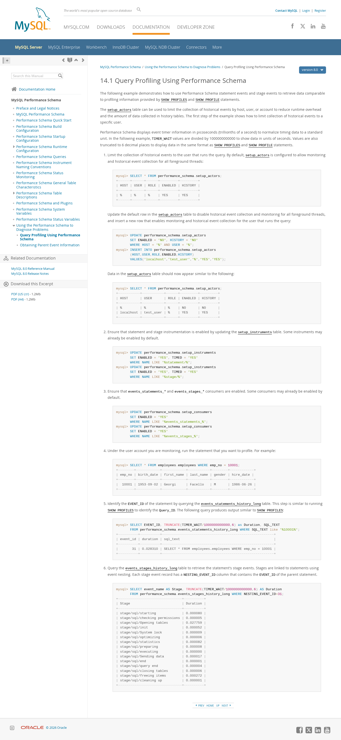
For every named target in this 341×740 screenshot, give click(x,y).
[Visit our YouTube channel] (321, 27)
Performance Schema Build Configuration (39, 128)
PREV (200, 705)
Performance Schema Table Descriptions (39, 195)
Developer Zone (196, 27)
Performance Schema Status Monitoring (39, 175)
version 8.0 (310, 69)
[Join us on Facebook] (290, 27)
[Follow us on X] (301, 27)
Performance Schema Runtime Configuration (41, 149)
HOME (210, 705)
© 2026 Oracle (56, 728)
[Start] (69, 60)
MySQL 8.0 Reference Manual (32, 269)
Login (306, 10)
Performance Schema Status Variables (48, 219)
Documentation (151, 27)
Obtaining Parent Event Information (50, 245)
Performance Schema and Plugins (44, 203)
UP (217, 705)
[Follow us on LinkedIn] (311, 27)
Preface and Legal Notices (37, 108)
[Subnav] (14, 146)
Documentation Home (37, 89)
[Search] (60, 76)
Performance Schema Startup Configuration (40, 138)
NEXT (225, 705)
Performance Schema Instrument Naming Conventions (44, 164)
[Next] (83, 60)
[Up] (76, 60)
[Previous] (63, 60)
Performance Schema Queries (41, 156)
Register (320, 10)
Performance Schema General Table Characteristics (46, 185)
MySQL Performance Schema (40, 114)
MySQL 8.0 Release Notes (30, 274)
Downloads (111, 27)
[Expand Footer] (12, 728)
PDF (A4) (17, 299)
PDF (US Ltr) (20, 294)
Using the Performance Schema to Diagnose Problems (44, 227)
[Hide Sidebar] (6, 60)
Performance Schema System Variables (40, 211)
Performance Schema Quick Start (43, 120)
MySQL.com (76, 27)
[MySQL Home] (32, 20)
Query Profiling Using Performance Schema (50, 237)
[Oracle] (32, 728)
